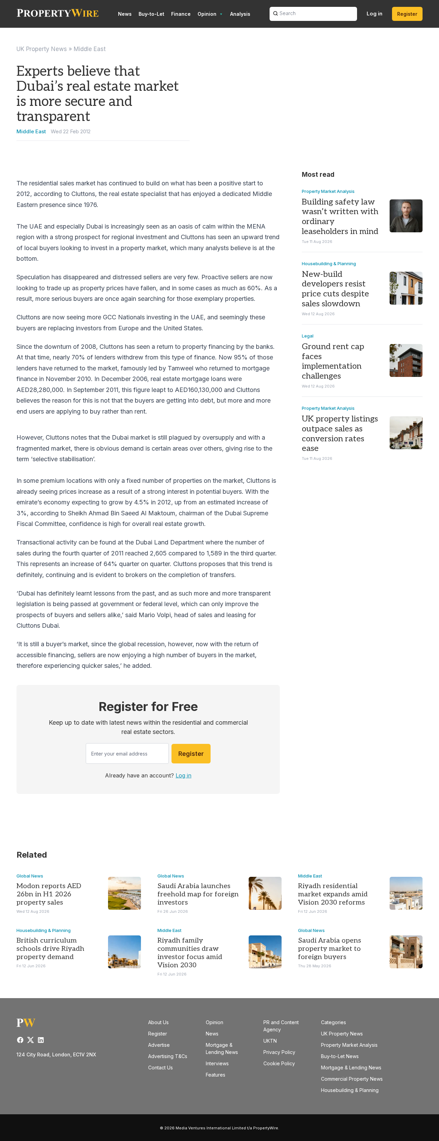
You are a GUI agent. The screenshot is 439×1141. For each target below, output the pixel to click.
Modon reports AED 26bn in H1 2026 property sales (48, 894)
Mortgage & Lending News (351, 1067)
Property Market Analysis (328, 191)
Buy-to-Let (151, 14)
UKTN (270, 1041)
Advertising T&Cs (167, 1056)
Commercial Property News (352, 1079)
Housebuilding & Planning (329, 263)
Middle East (90, 49)
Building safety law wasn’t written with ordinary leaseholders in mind (340, 216)
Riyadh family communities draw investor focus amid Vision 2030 (189, 952)
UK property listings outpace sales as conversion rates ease (340, 433)
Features (215, 1075)
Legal (307, 336)
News (125, 14)
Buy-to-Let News (340, 1056)
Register (407, 14)
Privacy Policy (279, 1052)
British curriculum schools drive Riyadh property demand (50, 948)
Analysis (240, 14)
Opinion (207, 14)
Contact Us (160, 1067)
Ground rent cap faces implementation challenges (333, 361)
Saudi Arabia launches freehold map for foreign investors (198, 894)
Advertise (159, 1045)
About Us (158, 1022)
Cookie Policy (279, 1063)
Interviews (217, 1063)
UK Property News (41, 49)
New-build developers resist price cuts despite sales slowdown (335, 289)
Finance (181, 14)
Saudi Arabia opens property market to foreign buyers (329, 948)
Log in (374, 13)
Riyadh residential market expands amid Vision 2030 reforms (333, 894)
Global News (29, 876)
